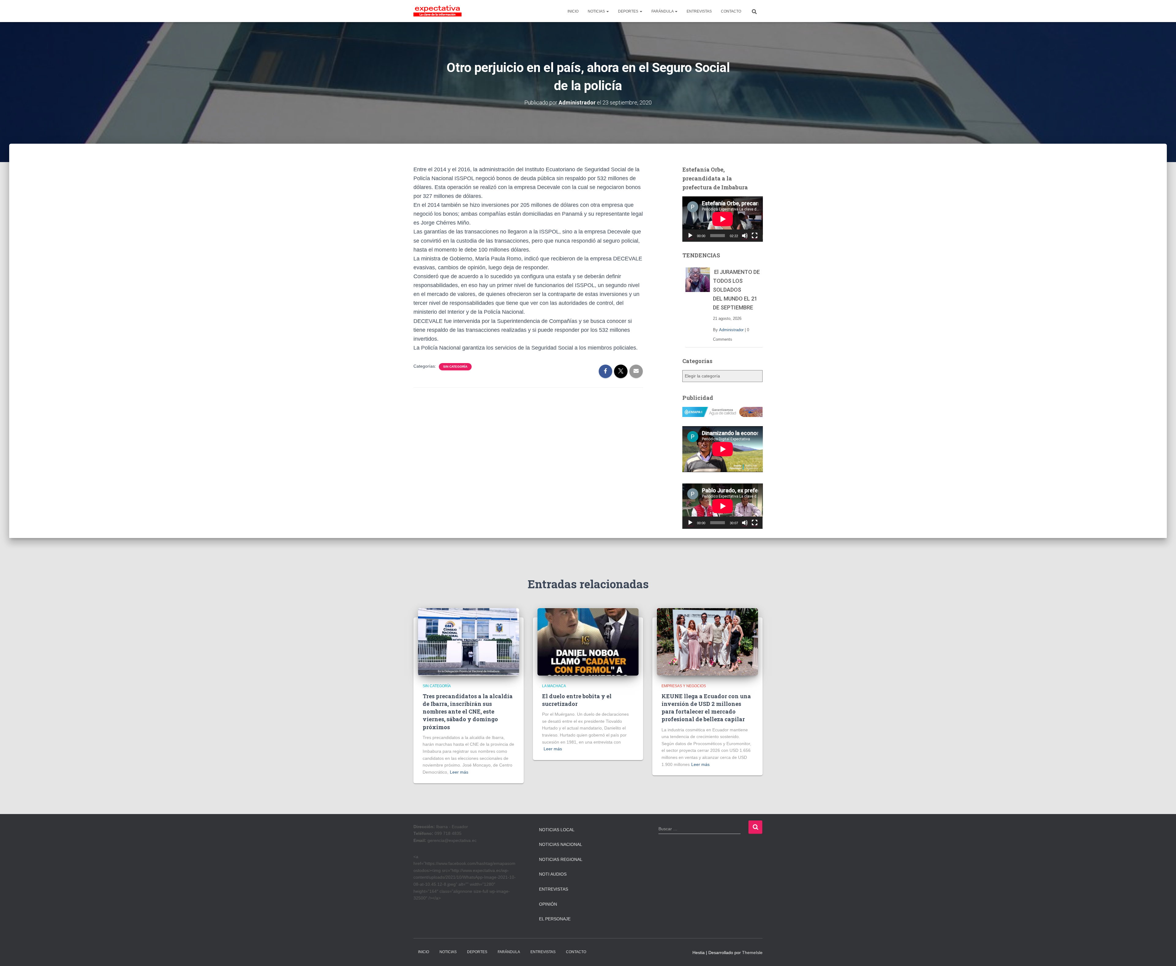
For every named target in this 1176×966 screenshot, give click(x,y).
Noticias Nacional (560, 844)
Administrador (731, 330)
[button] (607, 11)
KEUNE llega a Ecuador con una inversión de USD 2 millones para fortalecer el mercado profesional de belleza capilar (706, 707)
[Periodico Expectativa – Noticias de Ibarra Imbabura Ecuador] (437, 11)
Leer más (459, 772)
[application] (722, 219)
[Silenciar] (745, 236)
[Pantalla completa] (755, 236)
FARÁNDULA (662, 11)
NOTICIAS (597, 11)
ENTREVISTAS (699, 11)
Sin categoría (455, 366)
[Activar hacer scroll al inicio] (1164, 953)
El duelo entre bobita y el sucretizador (577, 699)
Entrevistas (553, 889)
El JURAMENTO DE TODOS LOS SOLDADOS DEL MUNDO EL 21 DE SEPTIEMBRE (736, 290)
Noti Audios (553, 874)
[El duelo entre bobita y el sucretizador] (588, 641)
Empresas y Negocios (684, 686)
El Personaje (555, 918)
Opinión (548, 904)
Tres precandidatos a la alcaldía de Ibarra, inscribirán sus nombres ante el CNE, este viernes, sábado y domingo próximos (468, 711)
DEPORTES (628, 11)
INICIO (573, 11)
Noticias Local (557, 829)
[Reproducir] (690, 236)
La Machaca (554, 686)
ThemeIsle (752, 952)
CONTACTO (731, 11)
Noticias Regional (560, 859)
